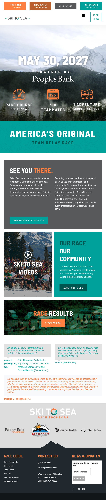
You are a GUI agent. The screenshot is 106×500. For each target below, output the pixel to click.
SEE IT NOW (19, 109)
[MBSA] (40, 424)
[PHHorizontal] (65, 429)
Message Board (11, 481)
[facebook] (73, 489)
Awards (7, 473)
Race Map (8, 466)
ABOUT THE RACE (87, 108)
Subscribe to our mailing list (85, 464)
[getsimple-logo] (91, 429)
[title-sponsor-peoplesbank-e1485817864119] (15, 426)
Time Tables (9, 470)
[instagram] (78, 489)
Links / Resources (11, 477)
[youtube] (83, 489)
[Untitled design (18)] (17, 16)
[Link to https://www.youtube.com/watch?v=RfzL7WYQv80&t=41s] (28, 255)
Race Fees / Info (11, 462)
